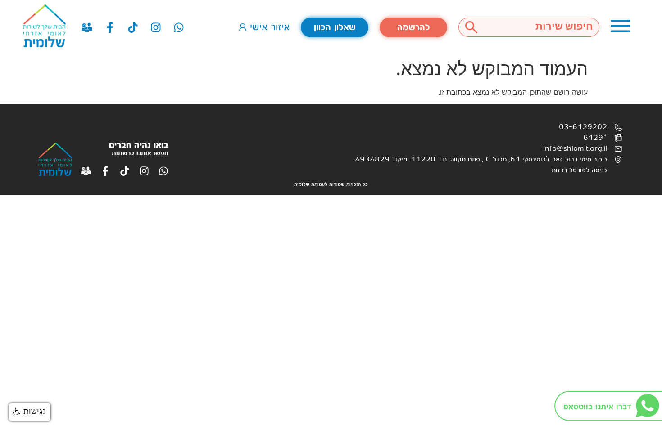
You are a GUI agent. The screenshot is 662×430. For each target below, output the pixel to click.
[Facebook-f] (109, 27)
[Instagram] (155, 27)
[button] (29, 412)
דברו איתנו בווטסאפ (597, 407)
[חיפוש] (471, 27)
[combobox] (541, 27)
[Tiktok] (132, 27)
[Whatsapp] (178, 27)
